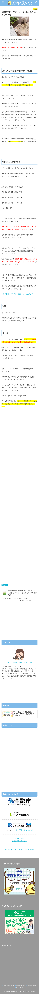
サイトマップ (19, 987)
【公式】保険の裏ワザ (8, 985)
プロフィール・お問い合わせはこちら (19, 662)
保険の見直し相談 (20, 985)
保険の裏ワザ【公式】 (18, 991)
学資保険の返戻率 (31, 985)
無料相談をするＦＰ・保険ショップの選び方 (18, 294)
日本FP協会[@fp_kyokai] (24, 830)
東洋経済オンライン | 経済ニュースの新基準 (19, 849)
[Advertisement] (19, 494)
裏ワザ (5, 585)
